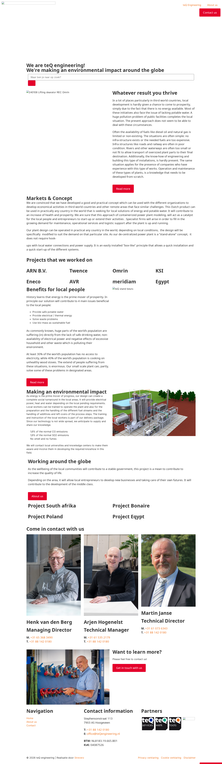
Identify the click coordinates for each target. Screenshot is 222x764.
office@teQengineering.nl (103, 734)
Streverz (79, 757)
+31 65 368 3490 (42, 637)
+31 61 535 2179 (99, 637)
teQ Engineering (192, 4)
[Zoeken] (31, 83)
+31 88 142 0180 (40, 641)
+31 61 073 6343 (156, 628)
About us (212, 4)
